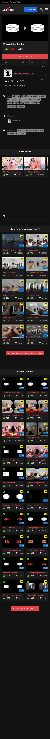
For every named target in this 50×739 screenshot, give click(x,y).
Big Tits (33, 130)
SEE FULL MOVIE (25, 56)
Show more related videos (25, 608)
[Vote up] (6, 49)
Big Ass (26, 130)
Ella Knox (16, 96)
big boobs (11, 99)
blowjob (31, 99)
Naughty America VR (24, 74)
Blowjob (40, 130)
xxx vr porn (11, 106)
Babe (19, 130)
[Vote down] (12, 49)
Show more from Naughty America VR (25, 353)
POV (24, 99)
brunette (42, 96)
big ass (18, 99)
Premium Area (30, 10)
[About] (6, 62)
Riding (23, 134)
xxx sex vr (21, 106)
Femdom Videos (15, 2)
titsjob (37, 99)
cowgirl (16, 103)
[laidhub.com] (9, 9)
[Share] (15, 62)
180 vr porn (35, 103)
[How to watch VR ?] (43, 62)
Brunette (10, 134)
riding (9, 103)
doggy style (24, 103)
